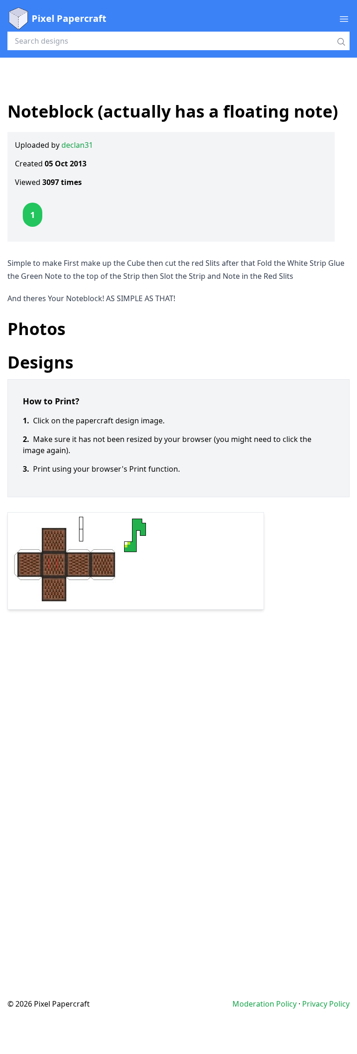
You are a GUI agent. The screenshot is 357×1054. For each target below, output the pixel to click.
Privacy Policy (326, 1004)
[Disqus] (178, 785)
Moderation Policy (264, 1004)
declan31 (77, 145)
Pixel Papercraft (69, 18)
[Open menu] (344, 19)
